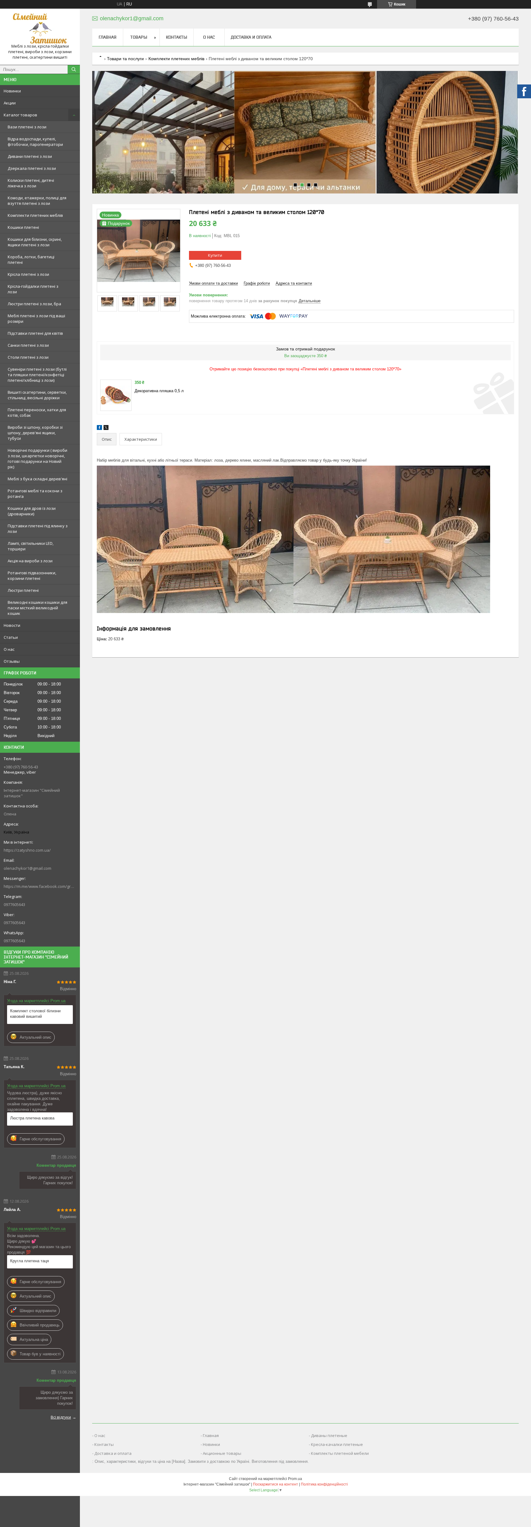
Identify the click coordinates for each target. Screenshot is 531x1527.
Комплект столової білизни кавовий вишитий (35, 1014)
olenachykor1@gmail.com (27, 868)
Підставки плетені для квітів (35, 333)
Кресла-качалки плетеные (337, 1444)
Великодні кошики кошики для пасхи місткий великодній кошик (37, 607)
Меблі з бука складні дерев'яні (37, 479)
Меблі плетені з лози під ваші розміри (36, 318)
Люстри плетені (23, 590)
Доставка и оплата (251, 37)
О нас (9, 649)
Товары (138, 37)
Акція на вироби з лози (30, 561)
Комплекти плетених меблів (35, 215)
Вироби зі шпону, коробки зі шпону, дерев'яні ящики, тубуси (35, 432)
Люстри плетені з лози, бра (34, 304)
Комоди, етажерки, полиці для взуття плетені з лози (37, 200)
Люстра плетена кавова (32, 1118)
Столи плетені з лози (28, 357)
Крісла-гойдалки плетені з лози (33, 289)
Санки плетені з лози (28, 345)
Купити (215, 255)
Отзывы (12, 661)
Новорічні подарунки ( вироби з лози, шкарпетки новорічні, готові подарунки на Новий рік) (37, 458)
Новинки (12, 91)
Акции (10, 103)
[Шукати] (74, 69)
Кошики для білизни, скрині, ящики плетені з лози (35, 242)
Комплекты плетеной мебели (340, 1453)
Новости (12, 625)
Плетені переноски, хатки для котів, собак (37, 412)
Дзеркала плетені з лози (32, 168)
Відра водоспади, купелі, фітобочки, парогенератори (35, 141)
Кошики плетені (23, 227)
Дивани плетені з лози (30, 156)
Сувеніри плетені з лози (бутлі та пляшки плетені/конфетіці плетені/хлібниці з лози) (37, 374)
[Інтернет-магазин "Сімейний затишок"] (40, 28)
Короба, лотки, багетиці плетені (31, 259)
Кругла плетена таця (29, 1261)
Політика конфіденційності (324, 1484)
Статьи (11, 637)
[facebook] (99, 428)
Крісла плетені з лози (28, 274)
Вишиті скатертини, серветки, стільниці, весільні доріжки (37, 394)
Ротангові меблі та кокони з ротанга (35, 493)
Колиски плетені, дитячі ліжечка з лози (31, 183)
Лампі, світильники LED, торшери (30, 546)
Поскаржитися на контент (275, 1484)
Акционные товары (222, 1453)
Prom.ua (295, 1479)
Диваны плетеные (329, 1435)
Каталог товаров (20, 115)
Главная (107, 37)
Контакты (176, 37)
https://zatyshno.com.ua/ (27, 850)
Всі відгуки (61, 1417)
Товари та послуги (125, 58)
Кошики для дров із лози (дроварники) (32, 511)
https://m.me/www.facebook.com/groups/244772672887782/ (40, 886)
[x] (106, 428)
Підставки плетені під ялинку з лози (38, 528)
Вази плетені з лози (27, 127)
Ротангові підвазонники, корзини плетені (32, 575)
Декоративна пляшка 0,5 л (159, 391)
